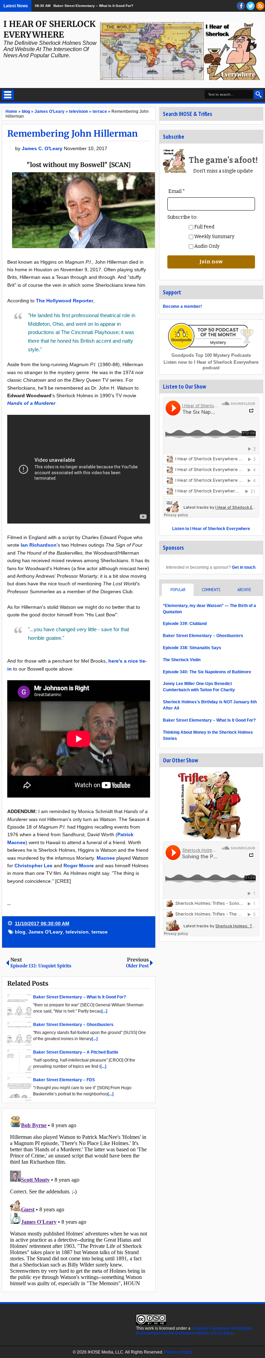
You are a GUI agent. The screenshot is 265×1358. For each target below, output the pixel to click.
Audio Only (206, 246)
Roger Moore (78, 865)
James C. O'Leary (43, 148)
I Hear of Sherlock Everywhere (49, 29)
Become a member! (182, 306)
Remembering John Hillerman (72, 133)
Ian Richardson (39, 545)
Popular (177, 590)
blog (20, 932)
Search (258, 94)
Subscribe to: (182, 217)
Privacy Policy (178, 1352)
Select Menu (8, 95)
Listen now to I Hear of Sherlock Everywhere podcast (211, 365)
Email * (176, 191)
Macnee (106, 858)
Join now (211, 262)
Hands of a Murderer (31, 403)
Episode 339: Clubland (185, 623)
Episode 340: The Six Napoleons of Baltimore (207, 672)
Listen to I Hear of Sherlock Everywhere (211, 528)
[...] (104, 1011)
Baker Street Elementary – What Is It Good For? (93, 6)
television (77, 932)
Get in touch (243, 567)
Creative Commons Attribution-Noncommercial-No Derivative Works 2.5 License (194, 1331)
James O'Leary (45, 932)
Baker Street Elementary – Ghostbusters (203, 635)
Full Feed (203, 227)
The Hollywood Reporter (64, 300)
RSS (260, 6)
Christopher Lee (33, 865)
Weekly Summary (213, 237)
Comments (211, 590)
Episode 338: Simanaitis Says (192, 647)
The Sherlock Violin (181, 659)
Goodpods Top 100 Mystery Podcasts (211, 355)
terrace (99, 932)
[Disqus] (78, 1199)
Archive (244, 590)
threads (250, 6)
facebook (241, 6)
